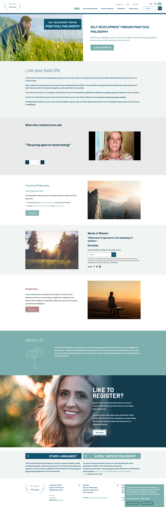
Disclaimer (52, 497)
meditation (31, 104)
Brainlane (60, 500)
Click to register (102, 47)
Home (77, 8)
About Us (120, 4)
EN (159, 4)
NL (151, 4)
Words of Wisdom (107, 8)
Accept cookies (133, 503)
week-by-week (110, 92)
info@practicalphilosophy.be (97, 497)
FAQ (127, 4)
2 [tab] (33, 162)
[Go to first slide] (42, 162)
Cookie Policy (144, 498)
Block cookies (147, 503)
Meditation (121, 8)
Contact (135, 4)
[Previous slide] (27, 162)
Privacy (51, 495)
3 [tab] (36, 162)
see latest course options (115, 97)
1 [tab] (30, 162)
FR (155, 4)
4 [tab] (38, 162)
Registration (133, 8)
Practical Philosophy (90, 8)
